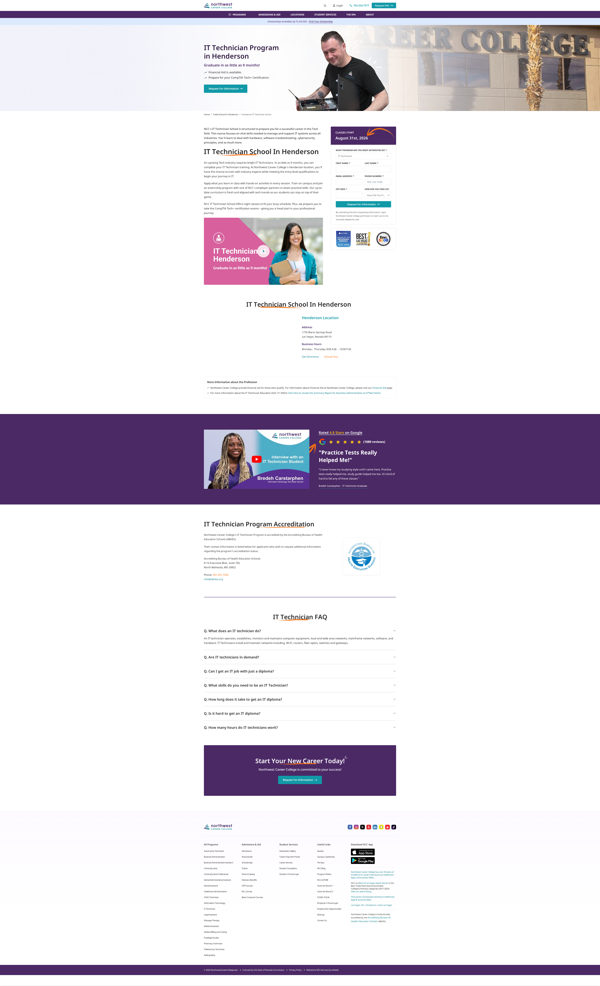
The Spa (351, 14)
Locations (297, 14)
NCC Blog (321, 868)
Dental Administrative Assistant (217, 879)
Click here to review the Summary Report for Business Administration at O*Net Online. (334, 392)
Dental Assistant (211, 885)
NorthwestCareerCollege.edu (224, 969)
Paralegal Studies (211, 937)
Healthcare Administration (215, 891)
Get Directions (310, 356)
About (370, 14)
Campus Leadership (326, 856)
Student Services (325, 14)
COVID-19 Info (323, 897)
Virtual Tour (331, 356)
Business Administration (214, 856)
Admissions (247, 851)
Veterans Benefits (249, 879)
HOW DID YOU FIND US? (377, 189)
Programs (239, 14)
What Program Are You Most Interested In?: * (361, 150)
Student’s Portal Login (289, 874)
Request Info (382, 5)
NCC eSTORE (322, 879)
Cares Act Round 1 (325, 885)
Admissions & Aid (269, 14)
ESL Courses (247, 891)
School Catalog (248, 874)
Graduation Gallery (287, 851)
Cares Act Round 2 (325, 891)
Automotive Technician (214, 851)
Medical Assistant (211, 926)
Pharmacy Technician (213, 943)
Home (207, 114)
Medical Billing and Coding (215, 932)
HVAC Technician (211, 897)
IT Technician (209, 908)
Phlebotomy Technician (214, 949)
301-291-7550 (220, 575)
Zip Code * (341, 189)
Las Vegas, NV (357, 905)
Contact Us (322, 920)
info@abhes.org (213, 579)
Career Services (285, 862)
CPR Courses (247, 885)
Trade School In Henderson (225, 114)
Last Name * (371, 163)
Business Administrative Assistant (218, 862)
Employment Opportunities (329, 908)
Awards (320, 851)
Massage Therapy (211, 920)
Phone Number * (374, 176)
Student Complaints (288, 868)
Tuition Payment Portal (289, 856)
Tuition (245, 868)
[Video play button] (263, 251)
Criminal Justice (210, 868)
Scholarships (247, 862)
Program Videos (324, 874)
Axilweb (335, 969)
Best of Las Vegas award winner (374, 883)
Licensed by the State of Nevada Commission (263, 969)
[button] (378, 195)
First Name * (343, 163)
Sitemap (320, 914)
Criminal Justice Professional (216, 874)
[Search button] (325, 5)
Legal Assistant (210, 914)
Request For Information (224, 88)
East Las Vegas (385, 905)
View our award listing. (361, 891)
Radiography (209, 955)
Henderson (371, 905)
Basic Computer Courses (252, 897)
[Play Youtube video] (256, 459)
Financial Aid (379, 387)
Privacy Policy (295, 969)
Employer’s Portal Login (327, 903)
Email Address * (345, 176)
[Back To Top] (8, 968)
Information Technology (214, 903)
